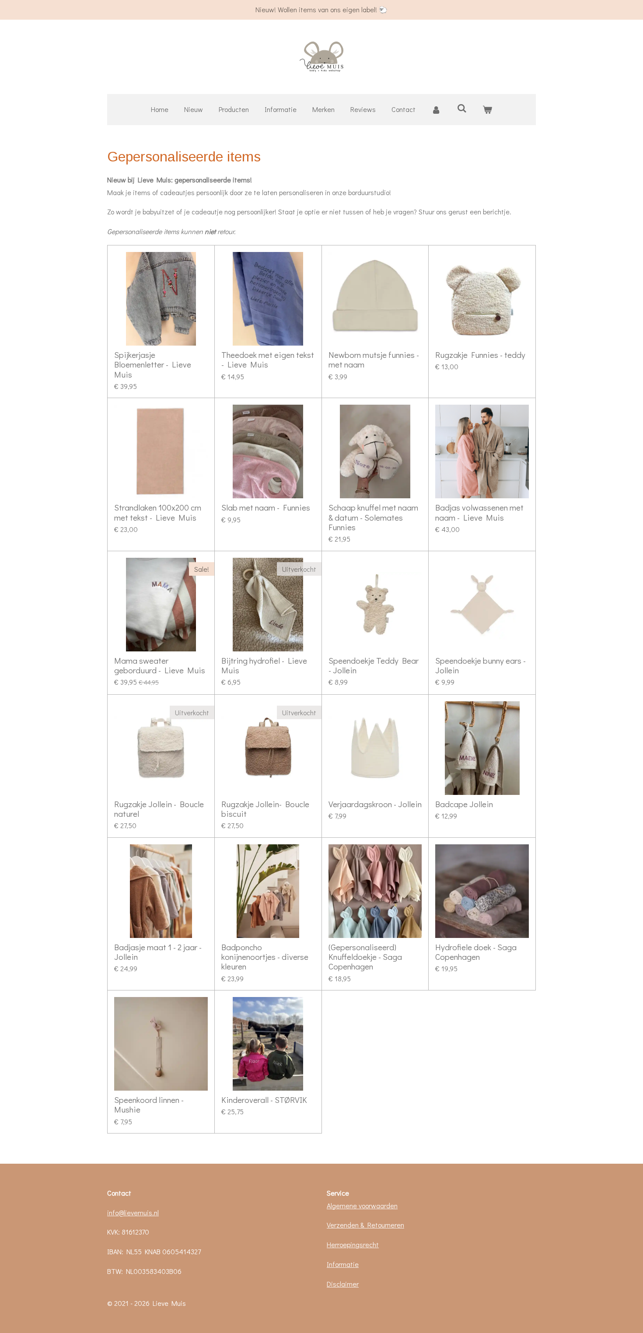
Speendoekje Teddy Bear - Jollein (373, 665)
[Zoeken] (461, 108)
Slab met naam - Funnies (265, 507)
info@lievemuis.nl (133, 1212)
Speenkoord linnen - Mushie (149, 1105)
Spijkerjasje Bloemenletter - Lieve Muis (152, 364)
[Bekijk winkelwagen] (487, 109)
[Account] (436, 109)
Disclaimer (343, 1283)
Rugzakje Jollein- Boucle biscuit (265, 809)
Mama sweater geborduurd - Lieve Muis (159, 665)
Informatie (343, 1264)
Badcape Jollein (464, 804)
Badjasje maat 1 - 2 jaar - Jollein (158, 952)
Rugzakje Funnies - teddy (480, 355)
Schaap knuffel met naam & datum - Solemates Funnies (373, 517)
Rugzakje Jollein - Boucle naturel (159, 809)
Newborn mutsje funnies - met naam (373, 360)
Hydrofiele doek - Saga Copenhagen (476, 952)
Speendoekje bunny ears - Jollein (480, 665)
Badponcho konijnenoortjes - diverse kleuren (264, 957)
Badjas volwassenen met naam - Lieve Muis (479, 512)
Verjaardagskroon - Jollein (375, 804)
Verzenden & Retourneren (365, 1224)
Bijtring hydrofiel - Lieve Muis (264, 665)
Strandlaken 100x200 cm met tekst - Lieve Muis (157, 512)
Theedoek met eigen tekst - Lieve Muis (267, 360)
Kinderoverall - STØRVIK (264, 1100)
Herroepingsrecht (353, 1244)
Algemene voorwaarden (362, 1205)
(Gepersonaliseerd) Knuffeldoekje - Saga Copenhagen (365, 957)
